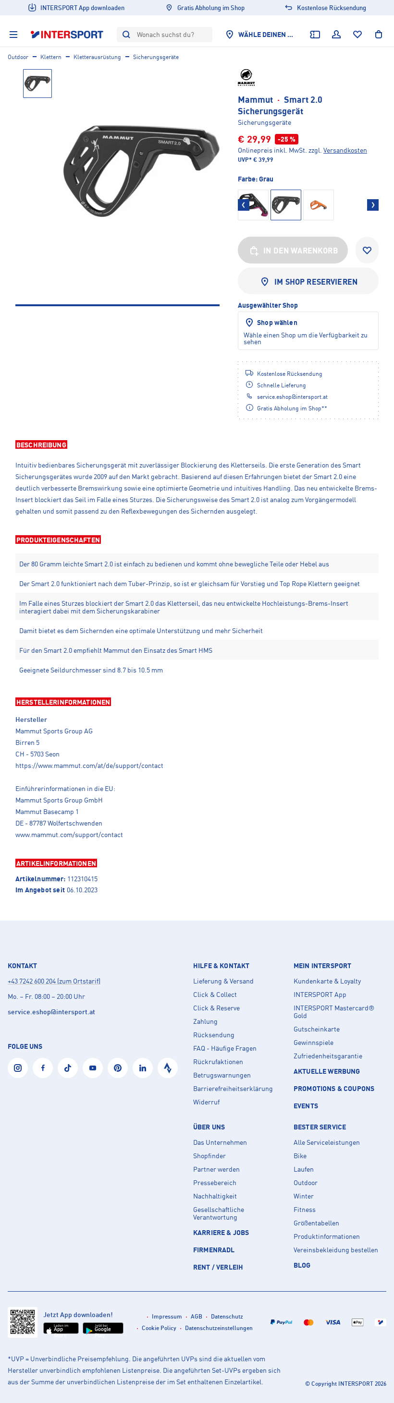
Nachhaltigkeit (215, 1196)
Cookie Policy (159, 1327)
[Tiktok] (68, 1068)
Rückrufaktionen (218, 1062)
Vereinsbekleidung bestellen (336, 1250)
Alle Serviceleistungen (327, 1142)
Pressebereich (214, 1183)
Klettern (51, 56)
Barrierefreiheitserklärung (233, 1088)
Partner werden (216, 1169)
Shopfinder (209, 1156)
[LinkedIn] (143, 1068)
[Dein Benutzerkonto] (336, 34)
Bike (300, 1156)
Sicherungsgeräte (156, 56)
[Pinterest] (118, 1068)
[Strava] (168, 1068)
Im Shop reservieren (315, 282)
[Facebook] (43, 1068)
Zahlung (205, 1021)
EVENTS (306, 1106)
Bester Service (320, 1127)
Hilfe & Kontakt (221, 966)
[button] (197, 444)
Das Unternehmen (220, 1142)
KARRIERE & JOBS (221, 1232)
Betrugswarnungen (222, 1075)
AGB (196, 1316)
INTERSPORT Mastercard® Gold (334, 1011)
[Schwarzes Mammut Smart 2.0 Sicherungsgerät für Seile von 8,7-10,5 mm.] (141, 171)
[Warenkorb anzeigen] (378, 34)
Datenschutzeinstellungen (219, 1327)
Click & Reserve (216, 1008)
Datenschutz (227, 1316)
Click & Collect (215, 994)
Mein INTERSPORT (322, 966)
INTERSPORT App (320, 994)
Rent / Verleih (218, 1267)
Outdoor (18, 56)
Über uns (209, 1127)
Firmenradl (214, 1250)
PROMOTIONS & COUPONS (334, 1088)
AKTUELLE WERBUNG (327, 1071)
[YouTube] (93, 1068)
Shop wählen (277, 322)
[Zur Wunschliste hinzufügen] (367, 250)
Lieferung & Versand (223, 981)
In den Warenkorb (300, 250)
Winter (304, 1196)
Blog (302, 1265)
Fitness (305, 1209)
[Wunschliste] (357, 34)
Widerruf (206, 1102)
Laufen (304, 1169)
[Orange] (318, 205)
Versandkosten (345, 150)
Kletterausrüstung (97, 56)
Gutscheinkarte (317, 1029)
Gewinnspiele (313, 1042)
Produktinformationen (327, 1236)
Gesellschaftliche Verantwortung (218, 1213)
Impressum (167, 1316)
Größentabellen (316, 1223)
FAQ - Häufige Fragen (225, 1048)
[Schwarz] (253, 205)
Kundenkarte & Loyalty (327, 981)
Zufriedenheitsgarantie (328, 1056)
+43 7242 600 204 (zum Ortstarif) (54, 981)
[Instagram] (18, 1068)
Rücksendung (213, 1035)
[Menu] (13, 34)
